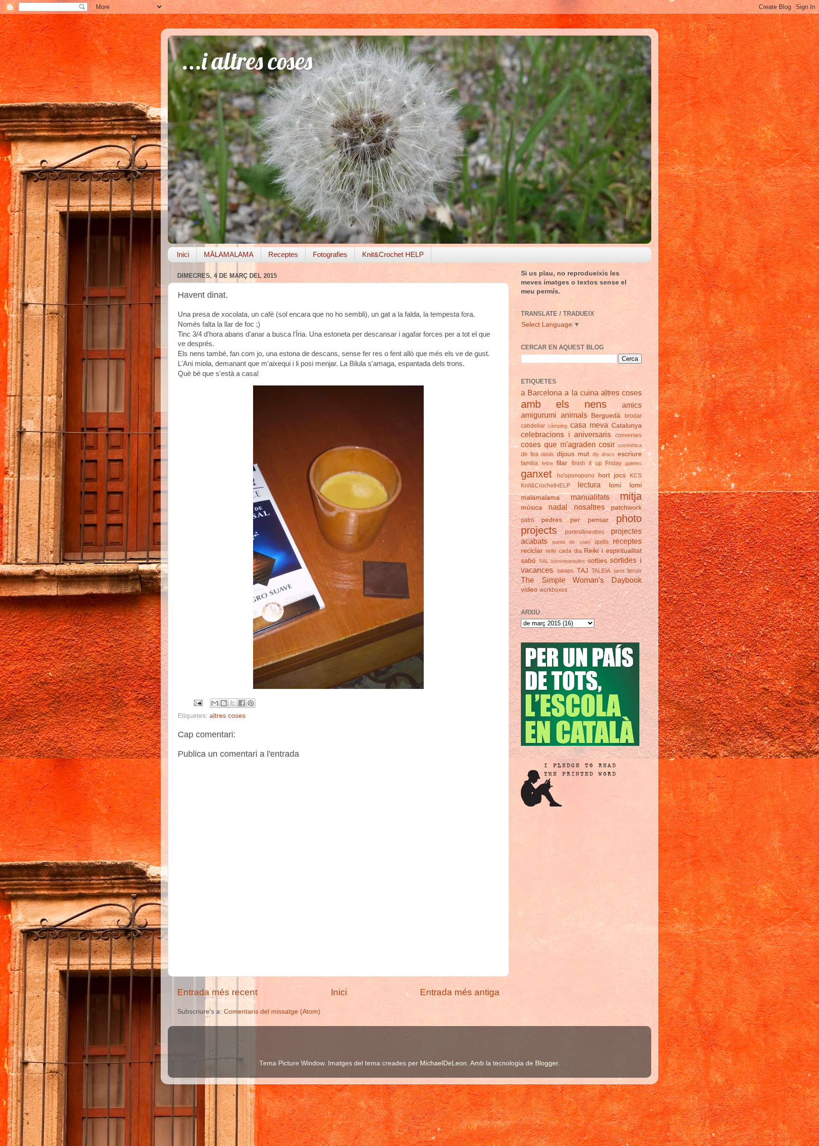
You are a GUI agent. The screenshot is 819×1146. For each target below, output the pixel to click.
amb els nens (564, 404)
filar (561, 463)
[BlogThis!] (223, 703)
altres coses (227, 715)
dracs (608, 454)
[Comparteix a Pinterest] (250, 703)
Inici (183, 254)
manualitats (590, 497)
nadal (557, 507)
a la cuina (581, 392)
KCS (636, 475)
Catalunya (626, 425)
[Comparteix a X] (232, 703)
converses (628, 435)
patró (527, 520)
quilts (602, 542)
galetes (633, 463)
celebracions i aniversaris (566, 434)
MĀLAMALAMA (229, 254)
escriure (630, 454)
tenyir (635, 571)
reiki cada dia (564, 551)
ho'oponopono (575, 475)
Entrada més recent (217, 992)
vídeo (529, 589)
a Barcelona (541, 392)
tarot (619, 571)
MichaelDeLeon (443, 1063)
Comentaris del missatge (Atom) (272, 1011)
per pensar (589, 519)
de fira (529, 454)
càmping (557, 426)
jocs (620, 475)
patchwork (626, 507)
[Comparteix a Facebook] (241, 703)
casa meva (589, 425)
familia (529, 463)
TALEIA (601, 571)
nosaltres (589, 507)
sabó (528, 560)
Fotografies (330, 254)
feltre (547, 463)
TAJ (582, 570)
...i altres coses (247, 61)
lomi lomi (625, 485)
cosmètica (630, 445)
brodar (633, 416)
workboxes (553, 590)
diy (595, 454)
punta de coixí (571, 542)
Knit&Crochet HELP (393, 254)
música (531, 507)
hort (604, 475)
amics (632, 405)
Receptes (283, 254)
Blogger (546, 1063)
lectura (589, 484)
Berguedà (605, 415)
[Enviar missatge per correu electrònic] (197, 702)
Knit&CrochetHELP (545, 485)
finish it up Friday (597, 463)
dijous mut (573, 454)
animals (574, 415)
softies (597, 560)
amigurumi (538, 415)
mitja (631, 496)
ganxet (536, 474)
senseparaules (568, 561)
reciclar (532, 550)
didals (547, 454)
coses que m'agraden (558, 444)
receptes (627, 541)
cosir (607, 444)
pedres (551, 519)
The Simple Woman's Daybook (581, 580)
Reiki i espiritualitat (613, 550)
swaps (565, 571)
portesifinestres (584, 532)
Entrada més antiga (460, 992)
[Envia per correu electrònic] (214, 703)
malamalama (540, 497)
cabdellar (533, 425)
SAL (543, 561)
